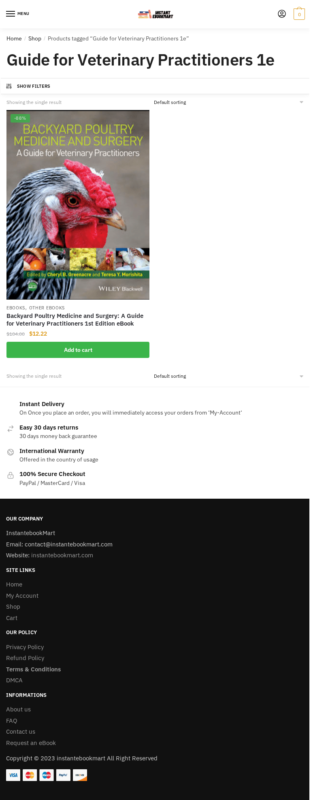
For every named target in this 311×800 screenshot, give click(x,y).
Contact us (20, 731)
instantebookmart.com (62, 555)
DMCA (14, 680)
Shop (34, 38)
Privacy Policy (25, 647)
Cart (11, 618)
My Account (22, 595)
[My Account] (282, 14)
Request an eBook (31, 743)
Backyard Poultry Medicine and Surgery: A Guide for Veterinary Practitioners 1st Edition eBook (74, 320)
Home (14, 38)
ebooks (15, 308)
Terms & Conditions (33, 669)
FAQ (11, 720)
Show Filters (34, 86)
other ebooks (47, 308)
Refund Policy (25, 658)
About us (18, 709)
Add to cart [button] (78, 349)
